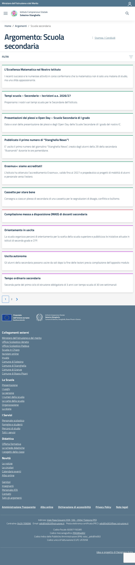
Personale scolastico (13, 420)
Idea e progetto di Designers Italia (114, 552)
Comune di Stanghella (14, 366)
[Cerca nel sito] (127, 14)
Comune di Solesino (12, 362)
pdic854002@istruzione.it (51, 523)
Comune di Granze (12, 370)
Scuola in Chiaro (10, 350)
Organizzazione (10, 405)
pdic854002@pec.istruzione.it (113, 523)
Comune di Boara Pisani (15, 373)
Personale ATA (10, 490)
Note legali (122, 507)
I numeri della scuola (13, 397)
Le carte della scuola (13, 401)
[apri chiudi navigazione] (6, 14)
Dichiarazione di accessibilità (74, 507)
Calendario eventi (11, 471)
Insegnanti (8, 486)
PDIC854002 (79, 533)
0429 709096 (24, 523)
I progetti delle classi (13, 452)
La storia (6, 409)
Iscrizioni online (10, 354)
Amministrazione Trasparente (19, 507)
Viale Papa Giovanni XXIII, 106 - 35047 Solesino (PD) (72, 520)
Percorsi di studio (11, 428)
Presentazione (10, 385)
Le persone (8, 393)
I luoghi (6, 389)
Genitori (6, 482)
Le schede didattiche (13, 448)
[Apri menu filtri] (131, 57)
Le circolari (8, 467)
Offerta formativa (11, 444)
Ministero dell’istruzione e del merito (21, 338)
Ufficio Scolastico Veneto (15, 342)
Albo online (8, 475)
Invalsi (5, 358)
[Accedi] (130, 3)
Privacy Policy (103, 507)
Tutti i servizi (8, 432)
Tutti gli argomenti (12, 498)
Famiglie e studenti (12, 424)
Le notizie (7, 463)
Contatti (6, 494)
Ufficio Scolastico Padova (15, 346)
